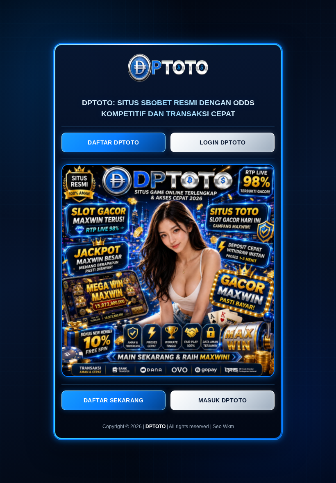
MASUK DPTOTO (222, 400)
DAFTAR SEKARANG (113, 400)
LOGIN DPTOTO (223, 142)
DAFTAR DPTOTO (113, 142)
